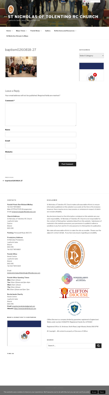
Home (8, 31)
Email (7, 141)
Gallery (47, 31)
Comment (10, 101)
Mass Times (20, 31)
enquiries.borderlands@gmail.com (23, 306)
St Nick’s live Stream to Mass (17, 36)
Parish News (35, 31)
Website (8, 152)
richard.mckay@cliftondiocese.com (24, 212)
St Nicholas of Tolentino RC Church (53, 16)
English (87, 1)
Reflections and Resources (64, 31)
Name (7, 130)
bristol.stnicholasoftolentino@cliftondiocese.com (23, 273)
